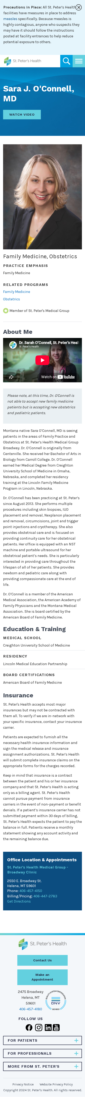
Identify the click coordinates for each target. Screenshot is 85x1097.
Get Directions (19, 901)
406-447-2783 (45, 896)
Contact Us (42, 960)
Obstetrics (11, 299)
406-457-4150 (30, 890)
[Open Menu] (79, 61)
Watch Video (22, 114)
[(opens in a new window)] (29, 1027)
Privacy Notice (23, 1084)
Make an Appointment (42, 977)
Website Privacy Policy (56, 1084)
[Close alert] (79, 7)
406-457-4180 (30, 1009)
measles (10, 19)
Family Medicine (16, 291)
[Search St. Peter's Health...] (66, 61)
